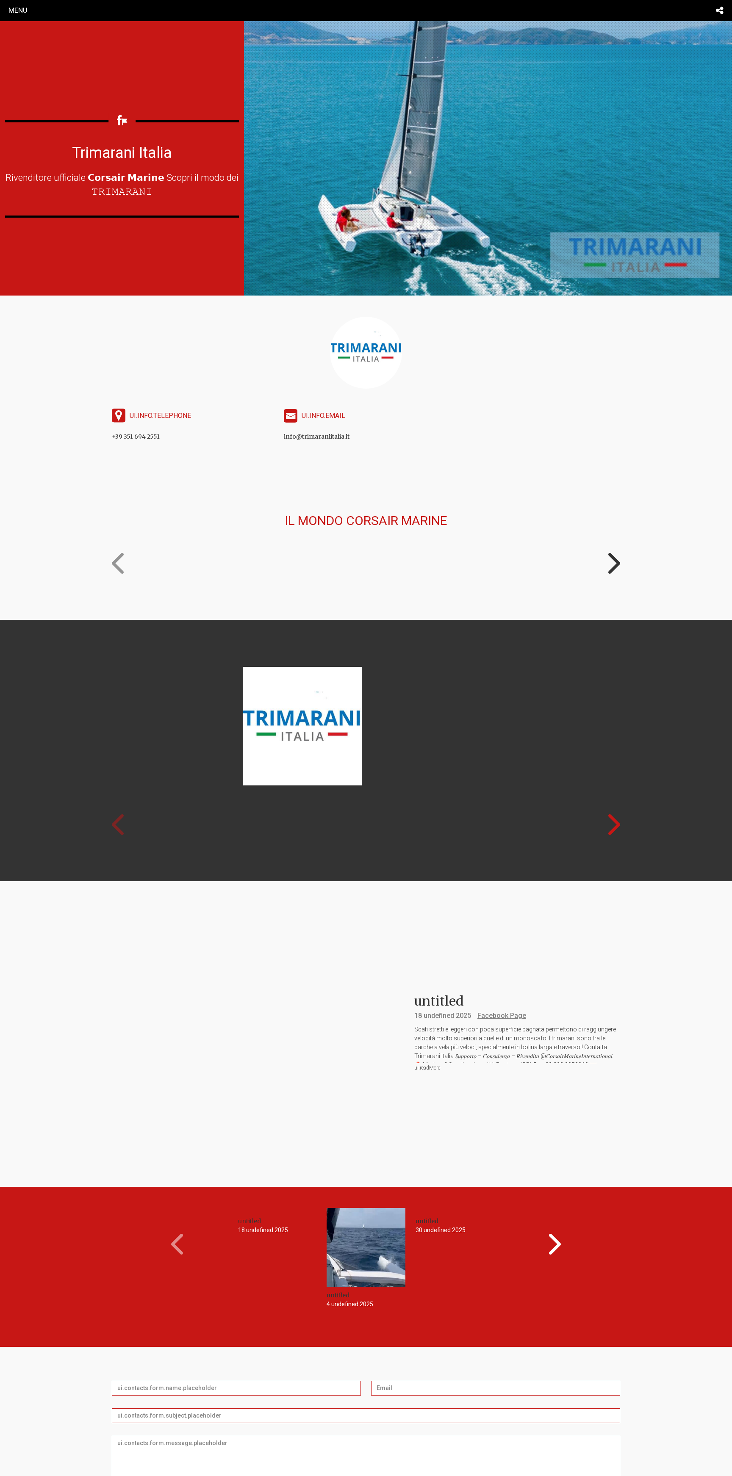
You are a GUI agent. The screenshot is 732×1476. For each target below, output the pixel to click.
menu (18, 10)
